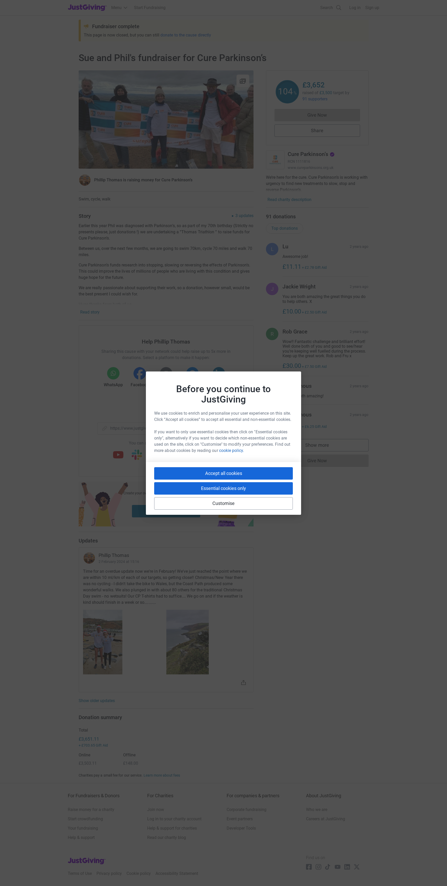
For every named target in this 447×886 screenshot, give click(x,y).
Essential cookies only (223, 488)
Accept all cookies (223, 473)
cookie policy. (231, 450)
